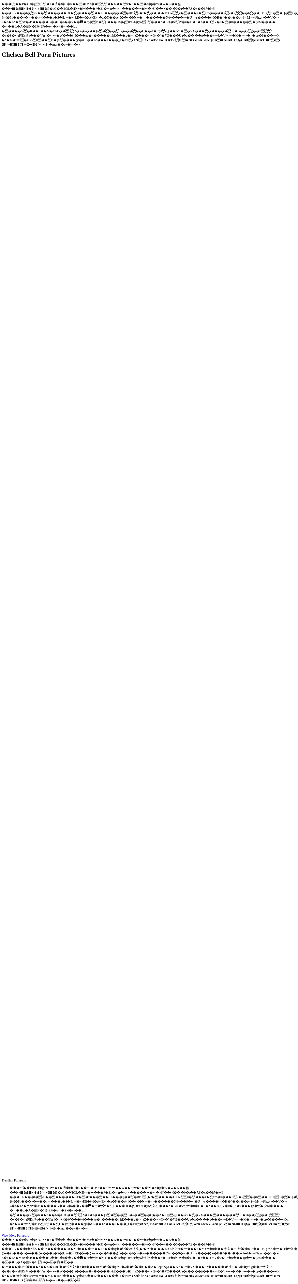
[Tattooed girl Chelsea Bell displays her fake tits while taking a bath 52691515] (40, 1067)
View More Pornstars (15, 1235)
